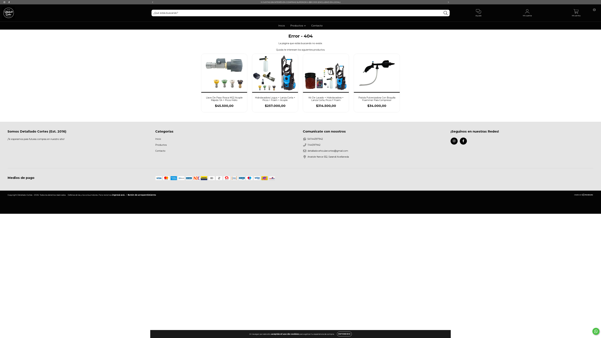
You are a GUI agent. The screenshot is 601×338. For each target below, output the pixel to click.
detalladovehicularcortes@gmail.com (328, 150)
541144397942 (315, 139)
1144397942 (314, 144)
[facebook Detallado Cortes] (9, 2)
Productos (297, 25)
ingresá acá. (118, 195)
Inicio (281, 25)
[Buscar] (445, 13)
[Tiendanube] (583, 195)
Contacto (317, 25)
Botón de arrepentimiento (142, 195)
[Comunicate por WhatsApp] (595, 331)
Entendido (344, 334)
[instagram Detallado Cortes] (4, 2)
